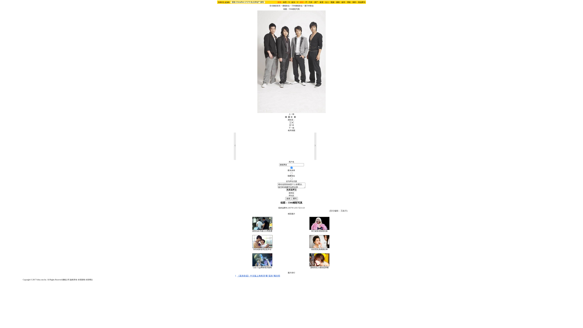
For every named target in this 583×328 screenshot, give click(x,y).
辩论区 (291, 196)
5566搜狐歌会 (297, 6)
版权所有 (73, 280)
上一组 (291, 114)
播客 (338, 2)
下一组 (291, 128)
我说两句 (361, 2)
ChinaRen (240, 2)
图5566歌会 (309, 6)
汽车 (310, 2)
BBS (354, 2)
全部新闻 (81, 280)
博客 (349, 2)
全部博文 (89, 280)
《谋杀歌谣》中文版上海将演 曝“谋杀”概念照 (258, 276)
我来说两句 (282, 208)
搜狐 (233, 2)
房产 (316, 2)
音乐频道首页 (274, 6)
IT (306, 2)
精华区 (291, 193)
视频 (332, 2)
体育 (285, 2)
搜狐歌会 (286, 6)
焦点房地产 (255, 2)
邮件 (343, 2)
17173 (247, 2)
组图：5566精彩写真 (291, 9)
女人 (327, 2)
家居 (321, 2)
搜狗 (262, 2)
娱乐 (293, 2)
